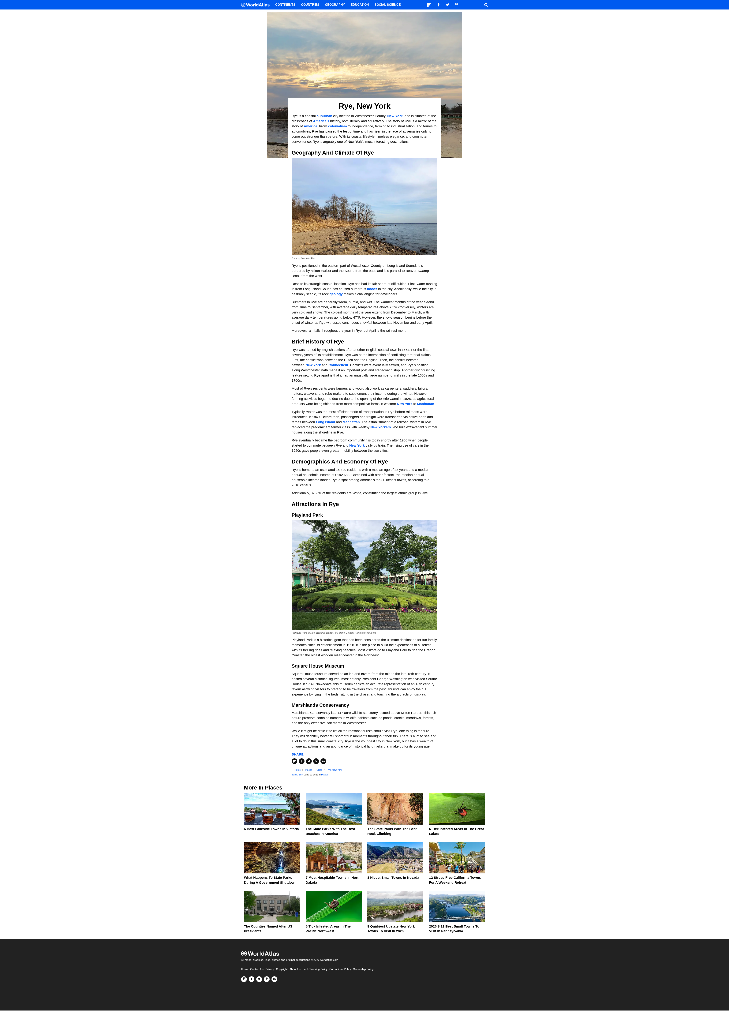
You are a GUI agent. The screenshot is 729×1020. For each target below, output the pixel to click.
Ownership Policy (363, 969)
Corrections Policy (340, 969)
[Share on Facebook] (302, 761)
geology (336, 294)
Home (244, 969)
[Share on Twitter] (309, 761)
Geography (335, 4)
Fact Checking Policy (314, 969)
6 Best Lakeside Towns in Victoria (271, 829)
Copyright (282, 969)
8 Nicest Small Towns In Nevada (393, 877)
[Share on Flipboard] (294, 761)
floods (372, 289)
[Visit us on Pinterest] (267, 979)
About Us (295, 969)
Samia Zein (297, 774)
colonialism (337, 126)
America (310, 126)
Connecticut (338, 365)
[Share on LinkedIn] (323, 761)
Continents (285, 4)
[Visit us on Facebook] (251, 979)
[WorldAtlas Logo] (256, 5)
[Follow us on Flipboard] (244, 979)
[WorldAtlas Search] (486, 4)
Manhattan (425, 404)
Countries (310, 4)
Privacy (269, 969)
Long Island (325, 422)
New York (395, 116)
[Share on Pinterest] (316, 761)
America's (321, 121)
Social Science (388, 4)
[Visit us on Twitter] (259, 979)
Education (360, 4)
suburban (324, 116)
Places (324, 774)
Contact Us (257, 969)
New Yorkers (380, 427)
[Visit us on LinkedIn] (274, 979)
